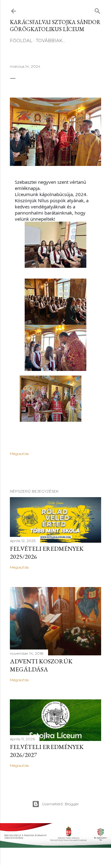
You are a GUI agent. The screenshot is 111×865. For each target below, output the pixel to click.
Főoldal (21, 40)
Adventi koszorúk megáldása (41, 665)
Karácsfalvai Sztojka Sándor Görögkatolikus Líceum (55, 25)
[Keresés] (97, 10)
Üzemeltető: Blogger (60, 804)
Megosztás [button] (19, 453)
